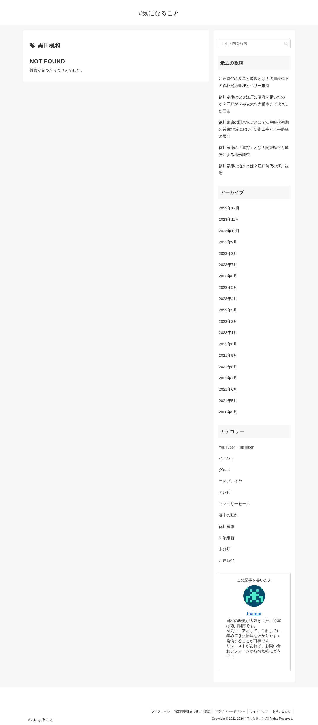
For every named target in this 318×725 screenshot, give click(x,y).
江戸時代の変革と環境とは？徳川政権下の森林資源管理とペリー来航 (254, 82)
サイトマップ (259, 711)
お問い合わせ (282, 711)
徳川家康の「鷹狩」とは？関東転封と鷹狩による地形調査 (254, 151)
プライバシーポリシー (230, 711)
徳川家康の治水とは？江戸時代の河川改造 (254, 169)
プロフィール (160, 711)
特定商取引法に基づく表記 (192, 711)
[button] (286, 43)
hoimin (254, 613)
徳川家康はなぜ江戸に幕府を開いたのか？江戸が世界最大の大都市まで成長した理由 (254, 104)
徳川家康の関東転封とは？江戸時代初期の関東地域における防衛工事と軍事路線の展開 (254, 129)
